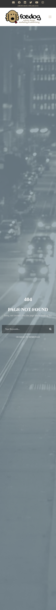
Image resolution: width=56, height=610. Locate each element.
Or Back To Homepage (28, 337)
